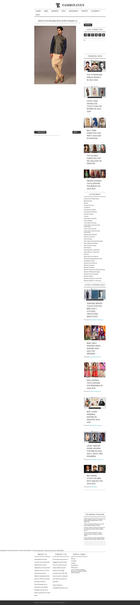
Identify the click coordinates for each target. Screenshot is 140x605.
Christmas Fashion (90, 209)
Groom (86, 216)
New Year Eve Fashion (91, 256)
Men (46, 11)
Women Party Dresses (91, 274)
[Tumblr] (99, 34)
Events (84, 11)
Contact (73, 561)
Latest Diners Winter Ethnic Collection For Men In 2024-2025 (93, 534)
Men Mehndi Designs (91, 243)
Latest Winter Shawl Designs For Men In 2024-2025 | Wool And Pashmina (95, 451)
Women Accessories (90, 263)
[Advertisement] (57, 95)
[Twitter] (85, 34)
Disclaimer (74, 565)
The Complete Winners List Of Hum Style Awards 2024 (94, 524)
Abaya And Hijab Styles (91, 198)
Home (38, 11)
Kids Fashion (88, 220)
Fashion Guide (88, 214)
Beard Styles (88, 201)
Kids (64, 11)
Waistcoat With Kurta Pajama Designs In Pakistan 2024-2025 (67, 23)
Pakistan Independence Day (93, 258)
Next (77, 132)
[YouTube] (96, 34)
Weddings (73, 11)
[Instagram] (103, 34)
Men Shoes (87, 247)
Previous (40, 132)
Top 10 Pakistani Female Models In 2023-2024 (94, 77)
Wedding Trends (89, 261)
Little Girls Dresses (90, 228)
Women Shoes (88, 276)
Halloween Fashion (90, 218)
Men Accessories (89, 236)
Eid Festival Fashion (90, 212)
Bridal (86, 203)
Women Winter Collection (92, 280)
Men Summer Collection (92, 250)
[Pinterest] (92, 34)
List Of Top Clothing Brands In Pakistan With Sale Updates (79, 571)
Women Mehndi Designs (92, 272)
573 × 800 (50, 23)
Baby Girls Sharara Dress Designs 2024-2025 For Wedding (93, 348)
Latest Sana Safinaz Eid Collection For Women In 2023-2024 (94, 106)
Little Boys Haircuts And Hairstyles (92, 225)
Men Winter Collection (91, 252)
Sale (38, 15)
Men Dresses (88, 239)
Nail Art (86, 254)
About (73, 558)
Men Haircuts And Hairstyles (93, 241)
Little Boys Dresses (90, 223)
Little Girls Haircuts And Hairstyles (92, 231)
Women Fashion (89, 267)
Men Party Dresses (90, 245)
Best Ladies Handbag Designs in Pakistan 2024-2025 (93, 417)
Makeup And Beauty (90, 234)
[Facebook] (89, 34)
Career (73, 563)
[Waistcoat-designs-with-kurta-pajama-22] (55, 55)
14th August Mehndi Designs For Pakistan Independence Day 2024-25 (94, 520)
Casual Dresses (89, 205)
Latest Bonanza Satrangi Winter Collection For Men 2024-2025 (94, 538)
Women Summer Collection (93, 278)
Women (54, 11)
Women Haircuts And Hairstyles (94, 269)
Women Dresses (89, 265)
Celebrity (95, 11)
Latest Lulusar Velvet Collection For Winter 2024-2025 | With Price (94, 529)
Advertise (74, 567)
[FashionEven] (70, 5)
